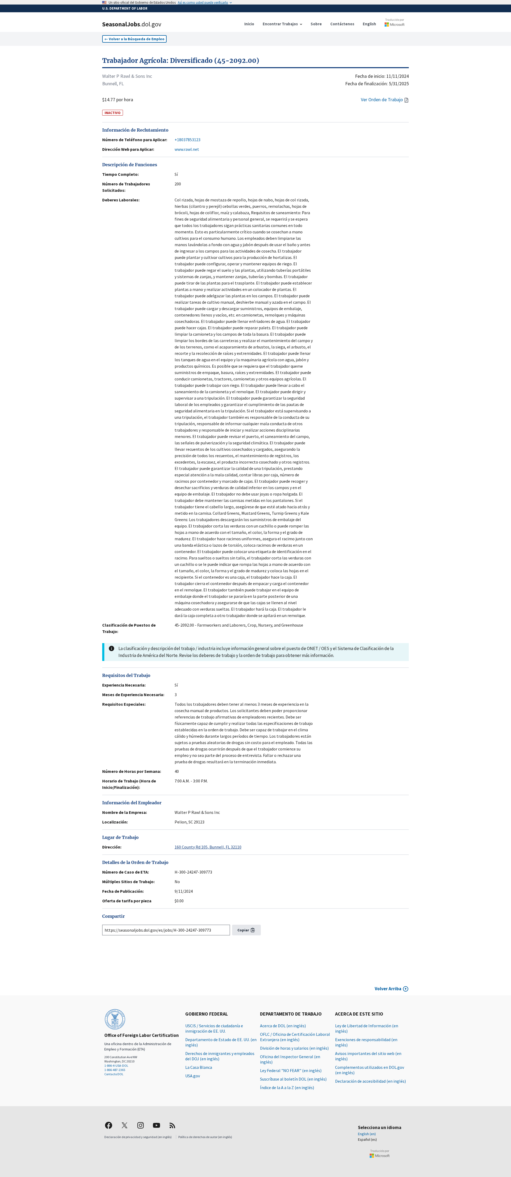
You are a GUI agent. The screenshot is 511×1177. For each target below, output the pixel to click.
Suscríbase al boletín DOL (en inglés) (293, 1079)
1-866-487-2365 (114, 1070)
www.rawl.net (187, 149)
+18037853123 (187, 139)
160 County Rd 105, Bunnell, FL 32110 (208, 847)
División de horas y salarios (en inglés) (294, 1048)
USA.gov (192, 1075)
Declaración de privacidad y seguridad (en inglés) (138, 1137)
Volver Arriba (388, 989)
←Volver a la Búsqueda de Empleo (134, 38)
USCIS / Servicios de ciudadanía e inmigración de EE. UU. (214, 1028)
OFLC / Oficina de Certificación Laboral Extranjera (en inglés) (295, 1037)
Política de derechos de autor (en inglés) (205, 1137)
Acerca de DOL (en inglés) (283, 1025)
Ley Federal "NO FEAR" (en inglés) (291, 1070)
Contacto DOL (113, 1074)
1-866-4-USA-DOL (116, 1066)
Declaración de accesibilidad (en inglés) (370, 1081)
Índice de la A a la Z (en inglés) (287, 1087)
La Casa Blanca (198, 1067)
